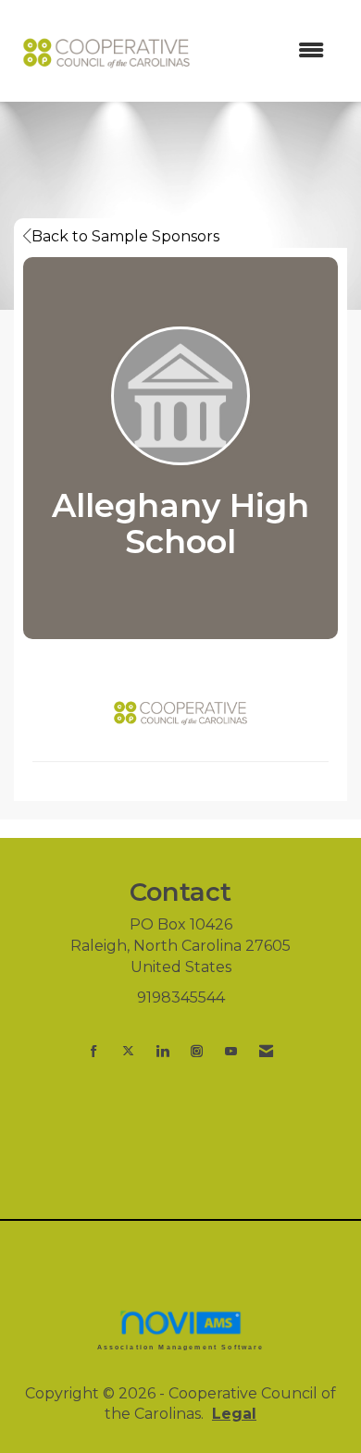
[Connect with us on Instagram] (196, 1051)
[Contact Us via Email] (266, 1051)
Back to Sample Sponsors (125, 236)
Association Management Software (181, 1346)
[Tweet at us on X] (128, 1051)
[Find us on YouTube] (231, 1051)
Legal (234, 1413)
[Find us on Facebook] (94, 1051)
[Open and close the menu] (270, 51)
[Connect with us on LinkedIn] (162, 1051)
